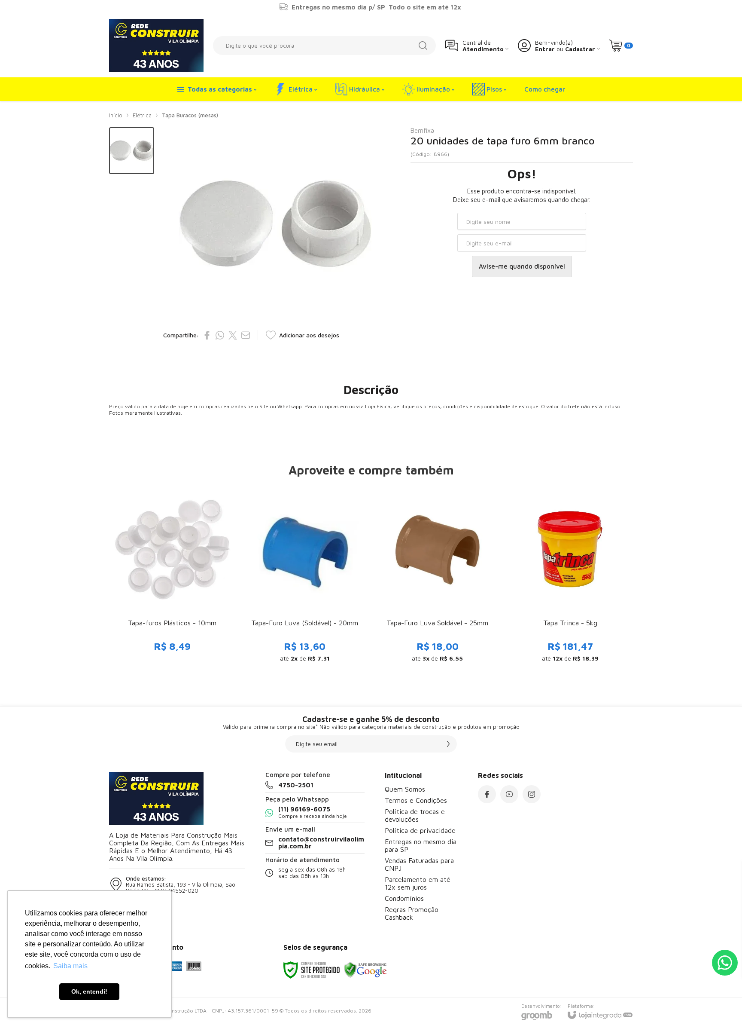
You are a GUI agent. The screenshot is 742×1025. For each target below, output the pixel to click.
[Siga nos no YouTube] (509, 794)
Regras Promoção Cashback (411, 913)
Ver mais (172, 605)
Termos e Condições (416, 800)
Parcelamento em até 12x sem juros (417, 883)
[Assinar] (448, 744)
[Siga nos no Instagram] (532, 794)
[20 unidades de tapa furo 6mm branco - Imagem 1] (131, 150)
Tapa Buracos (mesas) (190, 115)
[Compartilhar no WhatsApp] (220, 335)
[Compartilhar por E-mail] (245, 335)
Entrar (545, 49)
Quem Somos (405, 789)
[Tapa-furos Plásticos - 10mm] (171, 577)
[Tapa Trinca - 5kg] (570, 577)
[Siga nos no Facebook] (487, 794)
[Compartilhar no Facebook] (207, 335)
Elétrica (142, 115)
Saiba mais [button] (70, 966)
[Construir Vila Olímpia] (156, 45)
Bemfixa (422, 130)
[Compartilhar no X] (232, 335)
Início (115, 115)
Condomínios (404, 898)
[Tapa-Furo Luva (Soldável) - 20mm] (304, 577)
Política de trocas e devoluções (415, 815)
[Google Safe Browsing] (365, 969)
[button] (131, 150)
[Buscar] (423, 45)
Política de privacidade (420, 830)
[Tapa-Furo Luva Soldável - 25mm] (437, 577)
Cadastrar (580, 49)
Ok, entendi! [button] (89, 991)
